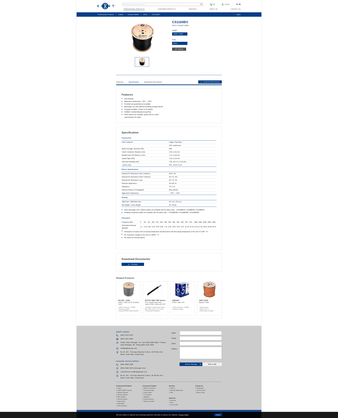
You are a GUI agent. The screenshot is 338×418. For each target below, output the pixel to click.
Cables (120, 14)
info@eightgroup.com (128, 348)
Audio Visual (121, 401)
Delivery (172, 388)
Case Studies (174, 404)
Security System (122, 399)
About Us (213, 9)
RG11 (145, 14)
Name (174, 333)
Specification (134, 82)
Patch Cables (148, 392)
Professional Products (134, 9)
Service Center (201, 390)
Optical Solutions (123, 394)
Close (218, 415)
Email (174, 343)
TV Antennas (147, 394)
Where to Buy (201, 392)
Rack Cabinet (121, 397)
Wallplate (146, 397)
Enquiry (174, 349)
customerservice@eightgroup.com (133, 372)
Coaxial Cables (133, 14)
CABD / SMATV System (125, 390)
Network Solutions (123, 392)
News (171, 402)
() (213, 4)
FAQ (171, 392)
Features (119, 82)
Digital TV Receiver (149, 388)
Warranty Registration (176, 390)
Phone (174, 338)
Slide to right (212, 364)
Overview (173, 400)
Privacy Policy (184, 415)
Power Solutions (122, 405)
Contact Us (235, 9)
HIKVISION (121, 403)
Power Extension (149, 399)
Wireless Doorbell (149, 401)
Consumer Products (167, 9)
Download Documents (153, 82)
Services (192, 9)
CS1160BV (156, 14)
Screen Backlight (149, 390)
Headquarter (200, 388)
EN (237, 4)
